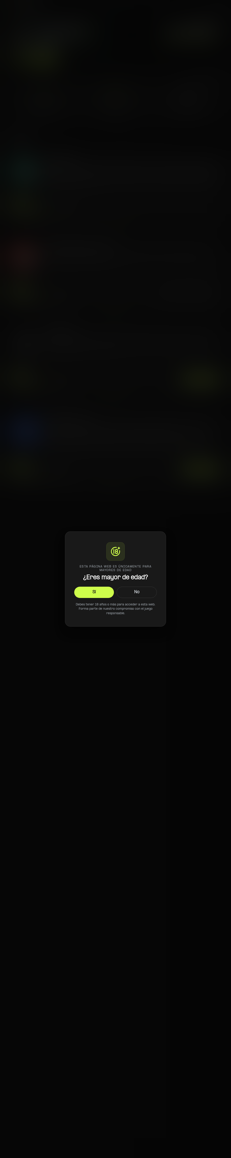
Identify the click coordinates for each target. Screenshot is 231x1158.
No (136, 592)
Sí (94, 592)
